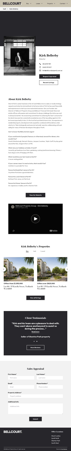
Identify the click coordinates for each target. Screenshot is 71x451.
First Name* (12, 374)
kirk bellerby (14, 9)
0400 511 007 (47, 67)
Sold (34, 251)
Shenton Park (55, 441)
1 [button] (34, 341)
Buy (27, 251)
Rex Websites (64, 449)
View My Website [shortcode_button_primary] (35, 195)
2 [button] (37, 341)
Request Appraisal (49, 76)
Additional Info (13, 402)
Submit (35, 419)
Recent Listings (48, 82)
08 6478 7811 (47, 64)
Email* (10, 383)
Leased (43, 251)
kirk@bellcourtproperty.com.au (52, 70)
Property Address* (15, 393)
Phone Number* (42, 383)
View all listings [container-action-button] (35, 298)
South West (55, 443)
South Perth (55, 438)
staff (4, 9)
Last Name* (41, 374)
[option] (19, 274)
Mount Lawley (55, 436)
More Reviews (36, 347)
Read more (35, 332)
